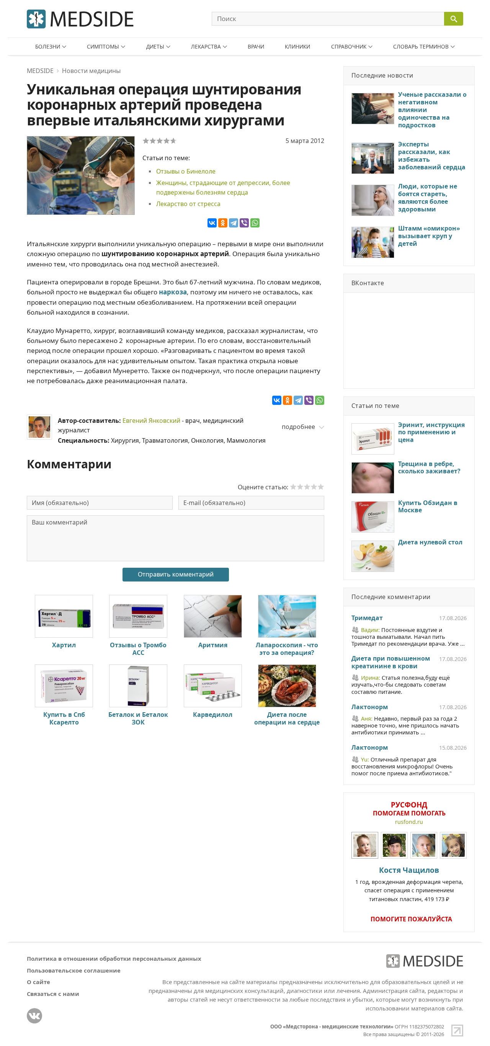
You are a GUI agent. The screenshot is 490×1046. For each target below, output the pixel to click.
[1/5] (145, 140)
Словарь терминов (421, 46)
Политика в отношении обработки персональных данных (114, 958)
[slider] (307, 486)
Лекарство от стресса (188, 204)
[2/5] (152, 140)
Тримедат (367, 618)
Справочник (348, 46)
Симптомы (103, 46)
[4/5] (166, 140)
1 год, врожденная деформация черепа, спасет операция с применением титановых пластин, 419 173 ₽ (409, 884)
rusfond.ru (409, 821)
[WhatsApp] (255, 222)
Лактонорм (369, 707)
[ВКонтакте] (212, 222)
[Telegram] (233, 222)
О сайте (38, 982)
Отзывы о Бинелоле (186, 171)
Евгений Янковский (151, 420)
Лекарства (206, 46)
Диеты (155, 46)
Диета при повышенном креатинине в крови (390, 662)
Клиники (297, 46)
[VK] (34, 1015)
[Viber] (244, 222)
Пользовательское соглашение (74, 970)
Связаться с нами (53, 993)
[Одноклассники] (222, 222)
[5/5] (173, 140)
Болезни (47, 46)
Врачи (256, 46)
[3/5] (159, 140)
